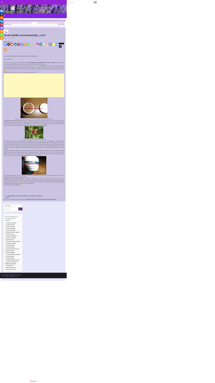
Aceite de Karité (10, 247)
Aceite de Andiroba (11, 223)
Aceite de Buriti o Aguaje (12, 232)
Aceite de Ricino (10, 258)
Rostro (14, 37)
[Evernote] (43, 44)
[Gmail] (47, 44)
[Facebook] (5, 44)
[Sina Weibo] (53, 44)
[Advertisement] (34, 85)
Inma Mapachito (8, 37)
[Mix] (25, 44)
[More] (5, 49)
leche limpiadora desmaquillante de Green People (41, 62)
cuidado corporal (26, 196)
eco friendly (39, 196)
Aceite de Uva (9, 265)
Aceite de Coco (10, 239)
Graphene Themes (13, 276)
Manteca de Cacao (11, 267)
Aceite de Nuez (10, 256)
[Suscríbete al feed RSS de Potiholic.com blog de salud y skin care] (2, 2)
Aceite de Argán (10, 226)
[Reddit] (11, 44)
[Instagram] (37, 44)
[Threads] (60, 46)
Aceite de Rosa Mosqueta (13, 260)
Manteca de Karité (11, 269)
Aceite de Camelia (10, 237)
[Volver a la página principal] (33, 9)
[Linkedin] (15, 44)
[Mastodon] (21, 44)
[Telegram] (57, 44)
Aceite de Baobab (10, 230)
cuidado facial (33, 196)
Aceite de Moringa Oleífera (13, 254)
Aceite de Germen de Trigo (13, 241)
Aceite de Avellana (11, 228)
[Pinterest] (18, 44)
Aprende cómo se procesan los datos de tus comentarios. (42, 199)
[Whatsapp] (28, 44)
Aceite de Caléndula (11, 236)
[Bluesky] (50, 44)
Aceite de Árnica (10, 224)
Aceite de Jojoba (10, 245)
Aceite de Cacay (10, 234)
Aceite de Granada (11, 243)
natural (7, 197)
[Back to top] (211, 379)
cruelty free (18, 196)
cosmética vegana (11, 196)
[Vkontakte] (40, 44)
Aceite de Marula (10, 252)
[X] (8, 44)
